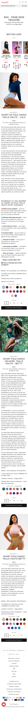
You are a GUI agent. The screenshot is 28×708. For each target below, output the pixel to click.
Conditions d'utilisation (14, 691)
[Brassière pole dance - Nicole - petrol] (13, 67)
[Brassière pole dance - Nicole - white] (17, 64)
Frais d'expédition (13, 122)
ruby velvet (10, 493)
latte (24, 291)
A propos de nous (14, 681)
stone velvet (20, 493)
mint (14, 623)
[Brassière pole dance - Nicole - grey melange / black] (18, 68)
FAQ (14, 668)
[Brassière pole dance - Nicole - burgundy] (18, 65)
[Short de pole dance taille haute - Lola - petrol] (4, 67)
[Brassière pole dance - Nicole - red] (20, 64)
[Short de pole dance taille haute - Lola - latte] (7, 67)
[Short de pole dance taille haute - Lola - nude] (9, 67)
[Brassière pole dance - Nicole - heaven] (17, 63)
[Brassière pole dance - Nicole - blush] (18, 63)
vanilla (14, 287)
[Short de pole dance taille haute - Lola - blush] (6, 64)
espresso (7, 287)
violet (15, 295)
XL (21, 303)
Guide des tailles (14, 666)
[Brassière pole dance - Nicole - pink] (17, 68)
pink (7, 291)
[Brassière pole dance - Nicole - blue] (18, 67)
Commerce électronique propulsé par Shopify (14, 706)
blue (12, 628)
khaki (24, 287)
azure (19, 628)
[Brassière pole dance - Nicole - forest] (15, 65)
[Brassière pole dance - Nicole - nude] (15, 64)
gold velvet (7, 493)
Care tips (14, 671)
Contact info (13, 654)
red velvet (17, 493)
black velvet (24, 489)
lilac (3, 291)
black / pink (17, 623)
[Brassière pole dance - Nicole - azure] (15, 68)
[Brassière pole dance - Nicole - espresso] (15, 63)
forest (20, 287)
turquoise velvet (7, 489)
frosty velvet (20, 489)
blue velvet (14, 493)
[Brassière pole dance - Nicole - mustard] (15, 67)
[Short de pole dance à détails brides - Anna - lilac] (26, 66)
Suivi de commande (14, 661)
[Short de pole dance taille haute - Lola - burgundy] (2, 67)
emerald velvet (3, 489)
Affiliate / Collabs (14, 686)
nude (12, 295)
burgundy (14, 291)
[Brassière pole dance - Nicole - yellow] (13, 65)
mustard (24, 623)
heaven (3, 287)
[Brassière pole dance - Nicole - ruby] (18, 64)
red (20, 291)
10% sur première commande (14, 650)
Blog (14, 674)
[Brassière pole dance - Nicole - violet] (20, 65)
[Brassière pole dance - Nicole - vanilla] (20, 63)
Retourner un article (14, 658)
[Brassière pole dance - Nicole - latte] (13, 64)
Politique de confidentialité (14, 689)
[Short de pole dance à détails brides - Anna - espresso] (24, 64)
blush (10, 287)
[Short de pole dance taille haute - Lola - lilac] (6, 66)
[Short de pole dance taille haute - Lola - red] (6, 67)
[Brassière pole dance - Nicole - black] (13, 63)
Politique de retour (14, 694)
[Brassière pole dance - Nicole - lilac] (17, 67)
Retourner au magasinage (14, 24)
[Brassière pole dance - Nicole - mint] (20, 67)
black (17, 287)
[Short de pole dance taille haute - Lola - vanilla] (7, 64)
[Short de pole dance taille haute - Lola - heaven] (2, 64)
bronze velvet (14, 489)
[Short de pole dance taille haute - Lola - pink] (7, 66)
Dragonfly (14, 112)
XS (6, 303)
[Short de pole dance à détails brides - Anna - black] (26, 64)
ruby (10, 291)
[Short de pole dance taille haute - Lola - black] (9, 64)
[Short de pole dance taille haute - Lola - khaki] (4, 66)
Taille (14, 300)
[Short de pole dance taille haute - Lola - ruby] (9, 66)
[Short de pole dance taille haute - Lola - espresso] (4, 64)
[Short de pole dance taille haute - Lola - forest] (2, 66)
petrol (17, 291)
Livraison (14, 663)
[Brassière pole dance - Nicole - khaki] (17, 65)
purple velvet (17, 489)
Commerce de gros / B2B (14, 684)
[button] (4, 704)
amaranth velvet (10, 489)
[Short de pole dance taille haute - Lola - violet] (6, 68)
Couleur (14, 284)
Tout (14, 37)
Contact (14, 676)
